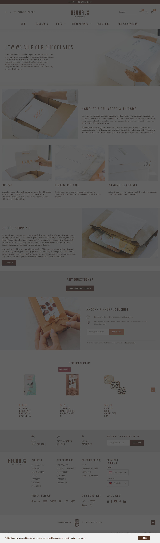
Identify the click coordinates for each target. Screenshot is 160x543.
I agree (144, 538)
